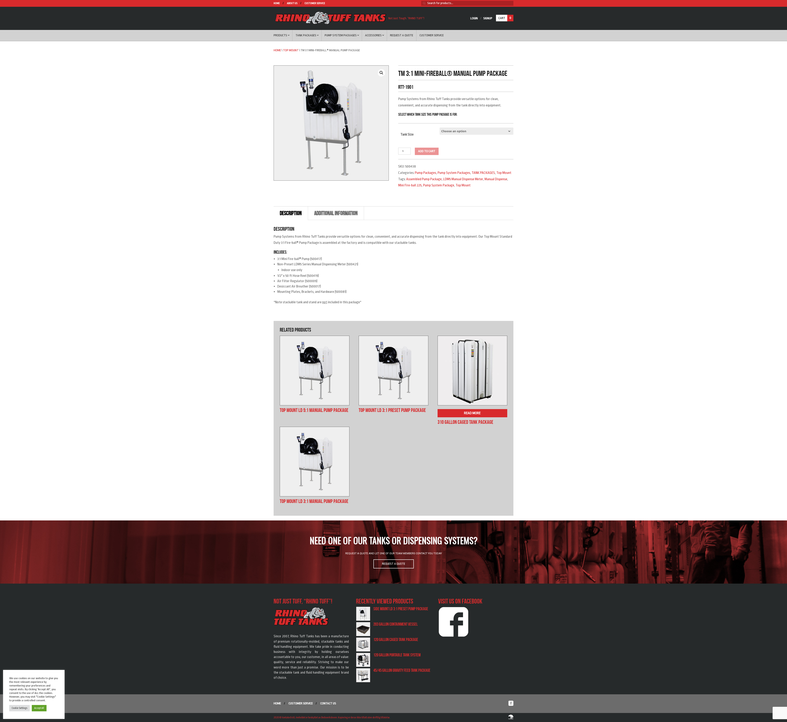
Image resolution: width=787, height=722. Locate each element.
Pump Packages (425, 173)
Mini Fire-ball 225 (410, 185)
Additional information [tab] (336, 213)
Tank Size (407, 134)
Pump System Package (438, 185)
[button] (381, 72)
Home (277, 3)
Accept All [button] (39, 708)
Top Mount (290, 50)
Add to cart (426, 151)
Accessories (373, 35)
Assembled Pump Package (424, 179)
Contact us (328, 703)
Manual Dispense (495, 179)
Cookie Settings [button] (19, 708)
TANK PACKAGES (483, 173)
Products (280, 35)
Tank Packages (306, 35)
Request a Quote (401, 35)
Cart (504, 18)
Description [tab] (291, 213)
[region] (393, 552)
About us (292, 3)
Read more (472, 413)
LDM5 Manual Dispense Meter (463, 179)
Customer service (315, 3)
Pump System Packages (341, 35)
